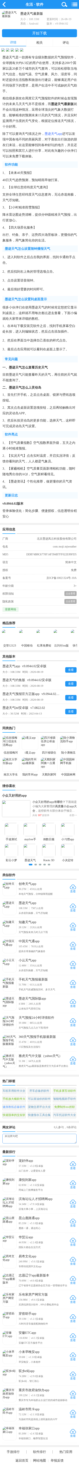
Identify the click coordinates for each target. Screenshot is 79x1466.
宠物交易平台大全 (39, 1106)
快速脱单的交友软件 (14, 1115)
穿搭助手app (27, 1313)
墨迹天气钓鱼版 (26, 680)
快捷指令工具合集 (39, 1115)
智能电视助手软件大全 (64, 1099)
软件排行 (39, 1452)
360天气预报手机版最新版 (37, 1036)
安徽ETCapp (27, 1332)
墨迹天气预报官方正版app (34, 694)
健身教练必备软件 (14, 1106)
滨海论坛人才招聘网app (35, 1199)
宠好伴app (26, 1160)
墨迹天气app (53, 133)
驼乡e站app (26, 1371)
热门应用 (65, 1452)
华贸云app (26, 1237)
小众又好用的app (14, 795)
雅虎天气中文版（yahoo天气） (40, 1056)
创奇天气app (27, 884)
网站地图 (39, 1460)
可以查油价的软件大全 (39, 1099)
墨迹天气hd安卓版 (23, 707)
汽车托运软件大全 (64, 1115)
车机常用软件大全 (14, 1090)
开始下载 (39, 33)
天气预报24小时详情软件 (36, 1017)
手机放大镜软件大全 (14, 1099)
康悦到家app (27, 1179)
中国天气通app (29, 941)
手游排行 (13, 1452)
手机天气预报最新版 (33, 979)
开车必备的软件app (39, 1091)
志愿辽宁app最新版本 (34, 1275)
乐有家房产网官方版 (33, 1294)
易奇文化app (27, 1256)
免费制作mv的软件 (64, 1107)
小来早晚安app (29, 1352)
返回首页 (21, 1460)
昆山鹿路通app (29, 1218)
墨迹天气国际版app (32, 998)
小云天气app (27, 960)
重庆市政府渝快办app (34, 1390)
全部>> (73, 815)
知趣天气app (27, 922)
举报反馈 (57, 1460)
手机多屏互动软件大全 (64, 1091)
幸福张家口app (29, 1428)
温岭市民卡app (29, 1409)
